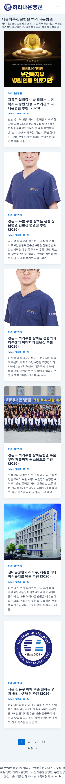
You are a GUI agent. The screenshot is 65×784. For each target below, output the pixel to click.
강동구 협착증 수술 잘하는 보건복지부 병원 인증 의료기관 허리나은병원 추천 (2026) (31, 104)
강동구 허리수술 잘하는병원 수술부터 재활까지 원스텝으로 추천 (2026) (32, 459)
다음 (32, 748)
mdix (58, 776)
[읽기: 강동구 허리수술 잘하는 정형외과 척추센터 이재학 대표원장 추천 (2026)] (32, 297)
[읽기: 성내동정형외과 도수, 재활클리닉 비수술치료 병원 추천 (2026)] (32, 532)
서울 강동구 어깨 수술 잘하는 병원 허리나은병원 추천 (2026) (31, 691)
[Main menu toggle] (57, 7)
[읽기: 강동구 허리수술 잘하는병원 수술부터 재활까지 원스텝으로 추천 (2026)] (32, 414)
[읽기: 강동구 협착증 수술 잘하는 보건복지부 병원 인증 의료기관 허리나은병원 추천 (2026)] (32, 59)
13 (43, 741)
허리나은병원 (15, 93)
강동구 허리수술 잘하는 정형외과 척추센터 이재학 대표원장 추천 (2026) (32, 342)
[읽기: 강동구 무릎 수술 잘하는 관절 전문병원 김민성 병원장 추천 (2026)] (32, 180)
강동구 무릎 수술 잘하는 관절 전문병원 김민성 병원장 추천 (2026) (31, 225)
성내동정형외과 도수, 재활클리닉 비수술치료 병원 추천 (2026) (32, 574)
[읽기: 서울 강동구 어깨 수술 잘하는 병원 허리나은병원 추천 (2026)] (32, 649)
